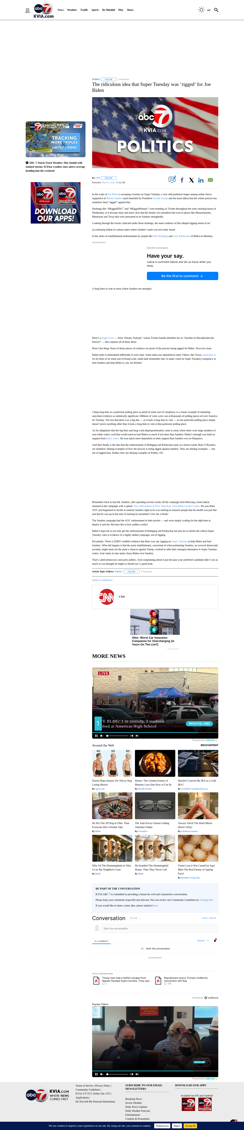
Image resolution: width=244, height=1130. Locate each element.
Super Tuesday (180, 541)
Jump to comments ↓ (103, 580)
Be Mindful (108, 9)
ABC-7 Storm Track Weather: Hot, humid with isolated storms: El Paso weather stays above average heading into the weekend (55, 166)
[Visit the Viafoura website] (211, 997)
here (155, 905)
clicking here (206, 899)
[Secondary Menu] (30, 10)
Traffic (84, 9)
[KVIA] (44, 10)
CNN (97, 178)
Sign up (212, 918)
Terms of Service (84, 1085)
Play (120, 9)
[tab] (101, 941)
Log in (204, 918)
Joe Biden (112, 194)
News (61, 9)
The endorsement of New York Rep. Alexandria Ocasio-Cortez (166, 506)
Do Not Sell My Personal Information (95, 1101)
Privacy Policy (102, 1085)
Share (130, 9)
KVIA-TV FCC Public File (90, 1093)
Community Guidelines (88, 1089)
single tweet (107, 337)
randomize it (209, 354)
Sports (95, 9)
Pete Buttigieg (160, 236)
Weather (72, 9)
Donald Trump (160, 198)
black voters (112, 438)
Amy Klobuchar (181, 236)
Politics (118, 571)
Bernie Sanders (114, 198)
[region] (155, 958)
